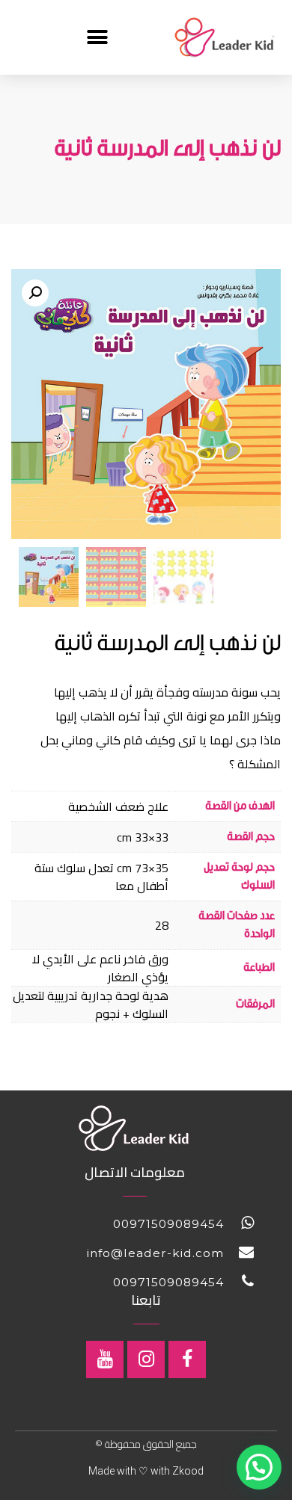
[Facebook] (187, 1359)
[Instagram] (146, 1359)
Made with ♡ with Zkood (146, 1471)
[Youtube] (105, 1359)
